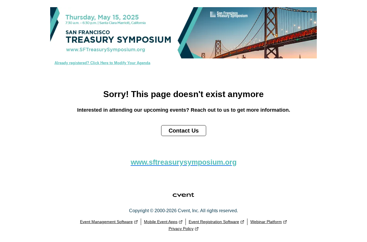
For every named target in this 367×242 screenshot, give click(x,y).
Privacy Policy (181, 228)
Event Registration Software (214, 221)
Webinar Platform (266, 221)
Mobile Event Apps (160, 221)
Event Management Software (106, 221)
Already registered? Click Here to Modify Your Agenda (102, 63)
